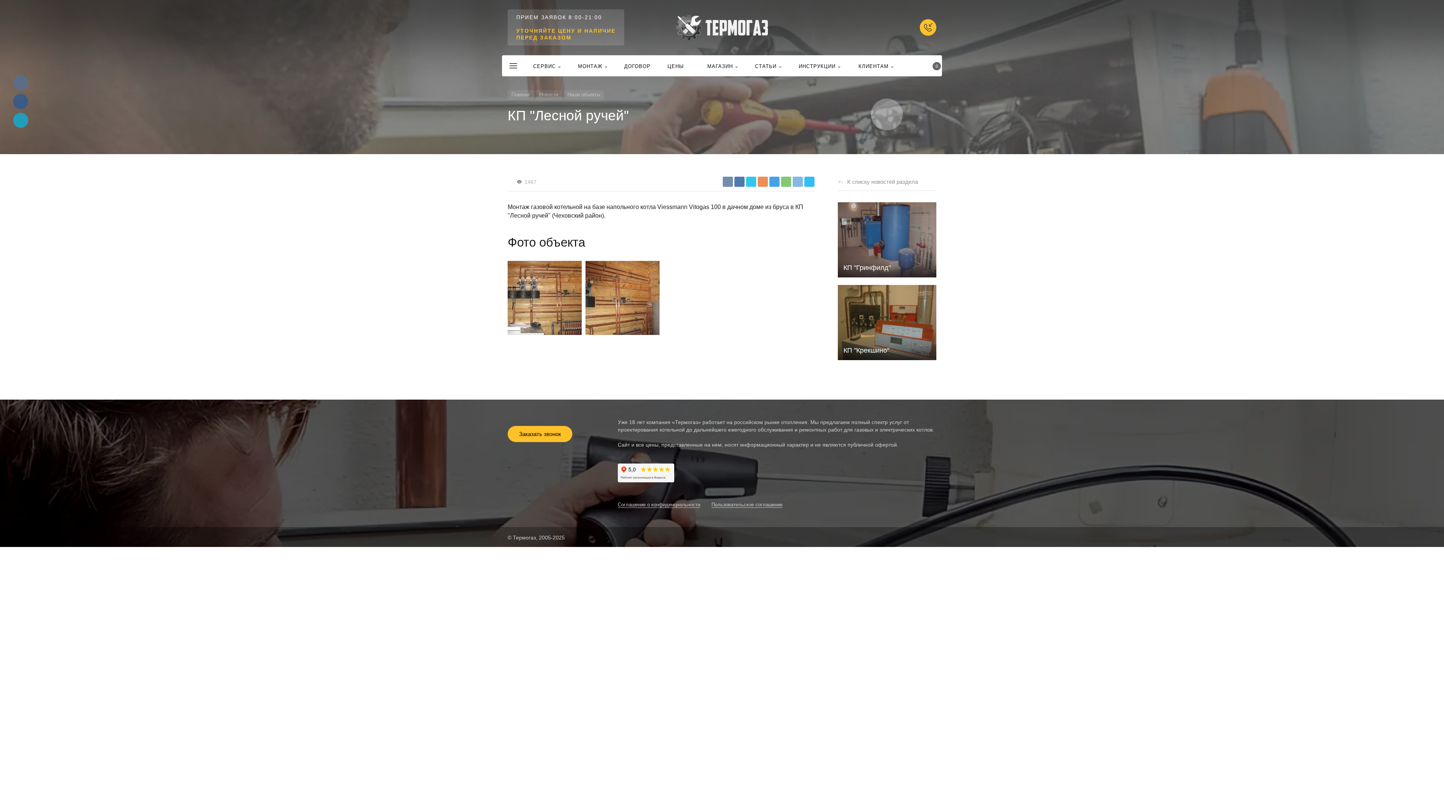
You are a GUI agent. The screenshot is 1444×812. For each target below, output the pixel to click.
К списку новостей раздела (882, 182)
